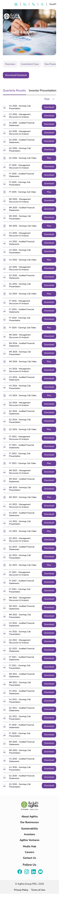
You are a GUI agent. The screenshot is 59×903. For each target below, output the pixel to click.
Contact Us (29, 858)
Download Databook (16, 75)
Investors (29, 834)
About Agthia (29, 816)
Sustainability (29, 828)
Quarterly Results (14, 90)
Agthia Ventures (29, 840)
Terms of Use (38, 890)
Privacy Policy (21, 890)
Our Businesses (29, 822)
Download (49, 107)
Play (49, 158)
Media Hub (29, 846)
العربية (53, 4)
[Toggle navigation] (52, 17)
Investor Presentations (43, 90)
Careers (29, 852)
